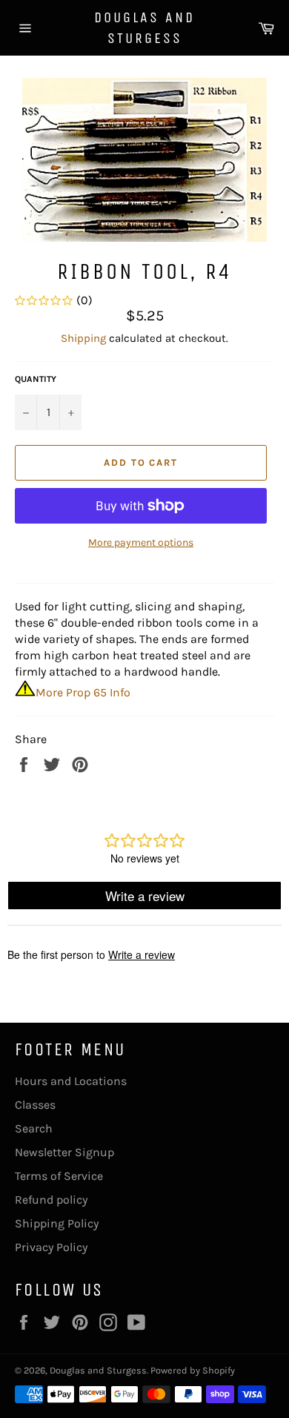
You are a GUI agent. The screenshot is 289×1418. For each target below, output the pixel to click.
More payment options (140, 542)
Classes (35, 1105)
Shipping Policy (57, 1223)
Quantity (35, 379)
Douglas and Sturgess (144, 28)
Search (34, 1128)
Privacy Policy (51, 1247)
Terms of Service (59, 1176)
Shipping (83, 338)
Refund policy (51, 1200)
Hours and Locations (71, 1081)
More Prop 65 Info (83, 692)
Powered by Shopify (192, 1370)
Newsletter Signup (64, 1152)
